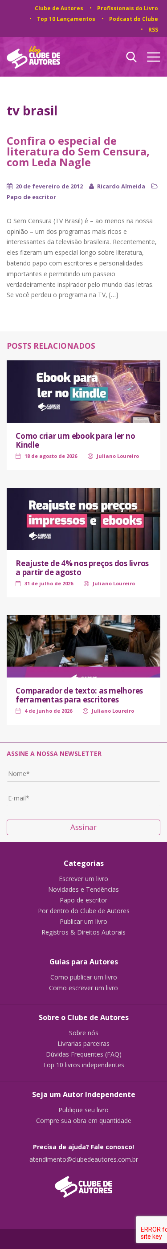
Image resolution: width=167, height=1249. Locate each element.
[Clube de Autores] (83, 1182)
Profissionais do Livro (127, 8)
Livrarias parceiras (83, 1044)
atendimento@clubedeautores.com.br (83, 1159)
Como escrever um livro (83, 988)
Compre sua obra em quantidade (83, 1121)
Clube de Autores (59, 8)
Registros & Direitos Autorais (83, 932)
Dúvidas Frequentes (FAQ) (84, 1054)
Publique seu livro (83, 1110)
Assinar (83, 827)
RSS (153, 29)
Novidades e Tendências (83, 889)
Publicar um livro (83, 921)
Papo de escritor (31, 197)
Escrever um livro (83, 879)
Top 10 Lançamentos (66, 19)
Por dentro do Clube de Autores (84, 911)
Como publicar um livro (83, 977)
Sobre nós (83, 1033)
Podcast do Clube (133, 19)
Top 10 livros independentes (83, 1065)
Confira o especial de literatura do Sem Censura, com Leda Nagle (78, 151)
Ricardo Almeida (121, 186)
